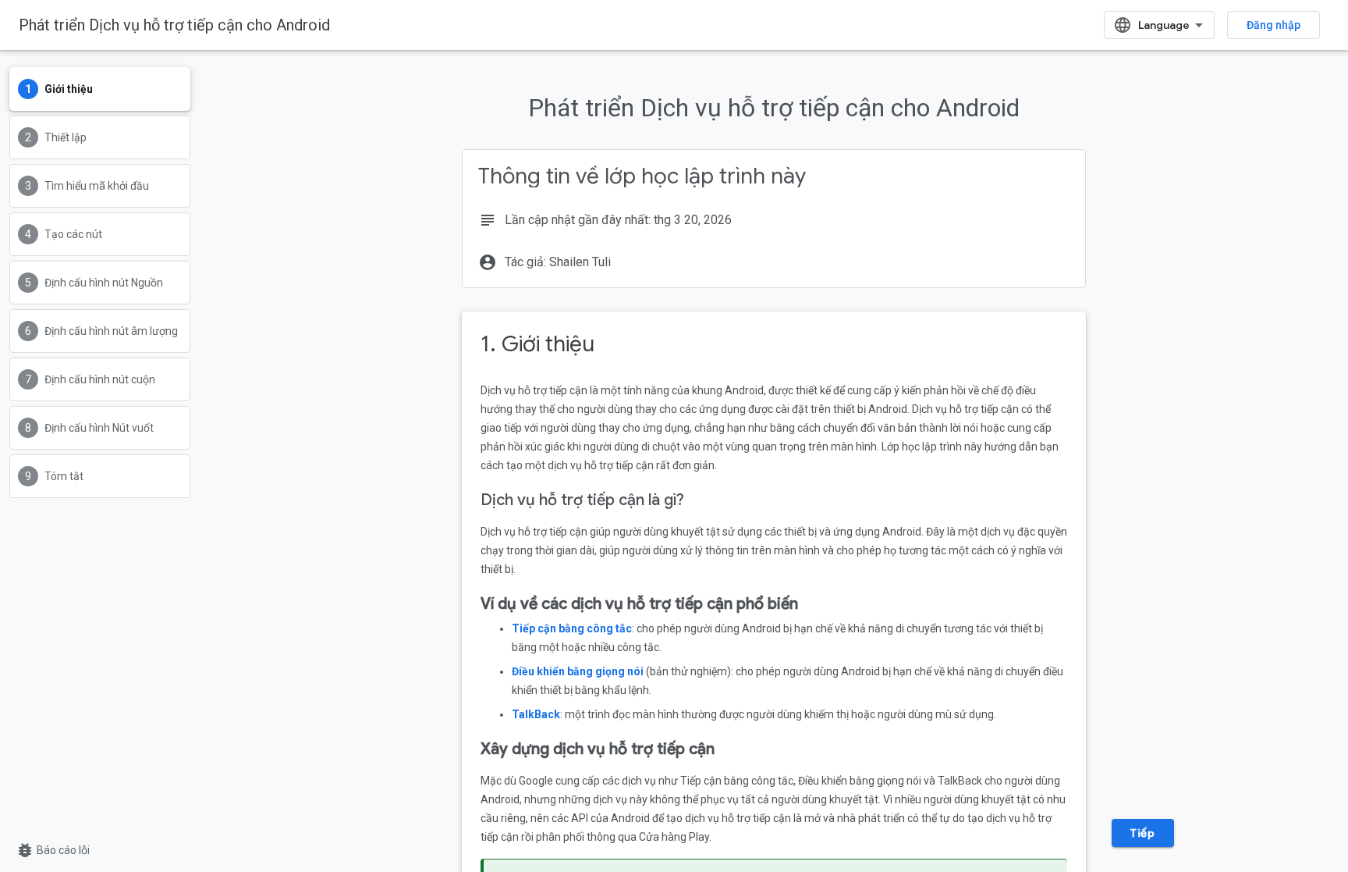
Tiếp (1142, 833)
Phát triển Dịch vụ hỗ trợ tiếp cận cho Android (174, 25)
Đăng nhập (1273, 25)
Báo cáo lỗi (53, 850)
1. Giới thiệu (537, 344)
